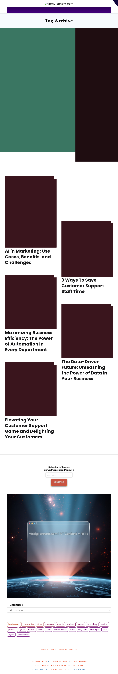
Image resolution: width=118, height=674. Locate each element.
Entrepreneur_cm (39, 661)
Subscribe (62, 650)
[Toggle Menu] (59, 10)
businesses (14, 624)
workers (70, 624)
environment (23, 634)
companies (28, 624)
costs (72, 629)
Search (44, 650)
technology (92, 624)
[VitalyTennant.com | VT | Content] (67, 654)
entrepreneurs (60, 629)
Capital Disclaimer (58, 665)
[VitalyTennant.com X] (57, 654)
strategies (94, 629)
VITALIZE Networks (59, 661)
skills (105, 629)
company (49, 624)
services (104, 624)
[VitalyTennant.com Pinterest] (62, 654)
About (53, 650)
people (60, 624)
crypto (11, 634)
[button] (115, 3)
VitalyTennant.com (57, 669)
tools (48, 629)
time (39, 624)
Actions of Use (76, 665)
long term (82, 629)
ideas (40, 629)
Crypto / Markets (79, 661)
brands (31, 629)
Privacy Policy (41, 665)
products (12, 629)
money (81, 624)
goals (22, 629)
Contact (73, 650)
